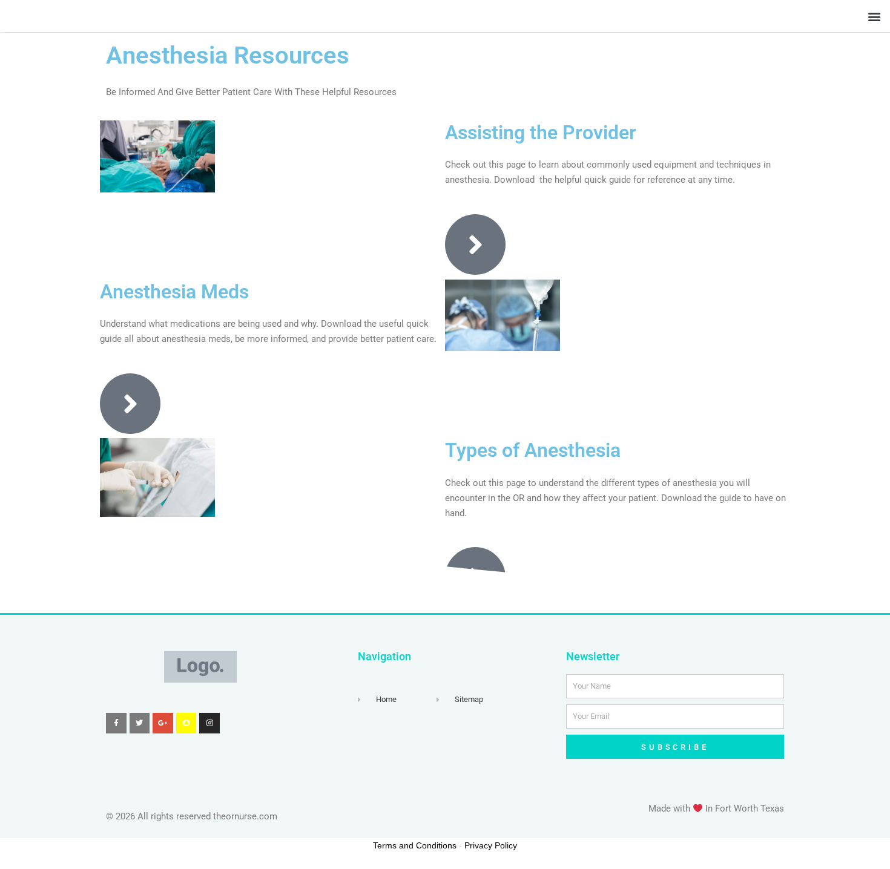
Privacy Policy (490, 845)
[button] (874, 16)
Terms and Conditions (415, 845)
